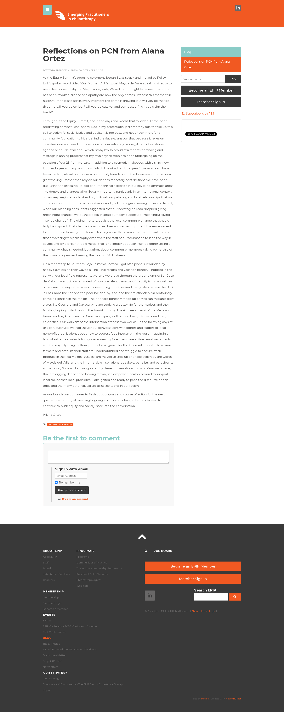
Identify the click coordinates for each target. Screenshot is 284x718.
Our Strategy (55, 672)
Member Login (52, 603)
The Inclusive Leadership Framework (99, 568)
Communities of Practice (92, 562)
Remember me (69, 482)
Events (49, 614)
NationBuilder (233, 698)
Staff (46, 562)
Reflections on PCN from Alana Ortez (207, 64)
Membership (53, 591)
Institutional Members (56, 574)
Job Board (163, 551)
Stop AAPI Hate (52, 661)
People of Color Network (60, 424)
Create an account (75, 498)
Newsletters (50, 666)
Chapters (48, 579)
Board (47, 568)
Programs (85, 551)
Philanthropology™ (89, 579)
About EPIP (52, 551)
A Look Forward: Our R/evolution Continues (70, 649)
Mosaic (205, 698)
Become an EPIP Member (211, 90)
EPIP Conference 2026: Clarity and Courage (70, 626)
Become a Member (55, 608)
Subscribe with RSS (200, 113)
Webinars (82, 585)
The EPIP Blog (51, 643)
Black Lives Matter (54, 655)
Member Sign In (211, 102)
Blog (187, 52)
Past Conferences (54, 632)
